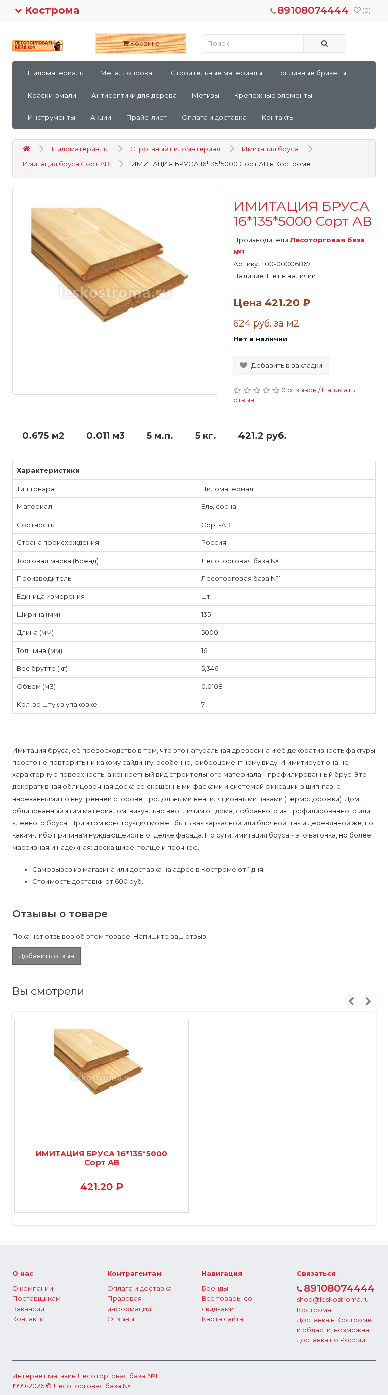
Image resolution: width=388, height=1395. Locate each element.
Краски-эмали (52, 95)
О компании (32, 1288)
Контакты (278, 117)
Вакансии (28, 1309)
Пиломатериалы (56, 73)
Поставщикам (36, 1298)
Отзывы (120, 1319)
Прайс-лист (146, 117)
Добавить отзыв (46, 956)
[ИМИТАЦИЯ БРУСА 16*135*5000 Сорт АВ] (115, 292)
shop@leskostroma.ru (333, 1299)
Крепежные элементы (273, 95)
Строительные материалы (216, 73)
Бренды (215, 1288)
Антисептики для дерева (134, 95)
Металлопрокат (128, 73)
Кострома (50, 10)
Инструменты (51, 117)
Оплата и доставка (214, 117)
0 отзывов (299, 390)
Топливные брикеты (311, 73)
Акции (100, 117)
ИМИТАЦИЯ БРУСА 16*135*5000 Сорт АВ (101, 1158)
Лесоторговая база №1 (117, 1376)
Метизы (205, 95)
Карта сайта (223, 1319)
